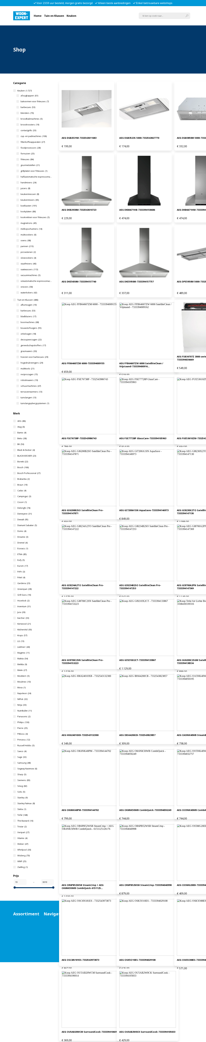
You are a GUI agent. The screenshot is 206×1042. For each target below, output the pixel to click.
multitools (27, 368)
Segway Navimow (27, 768)
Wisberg (23, 855)
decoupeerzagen (31, 339)
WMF (21, 861)
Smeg (22, 786)
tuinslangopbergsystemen (35, 403)
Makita (22, 658)
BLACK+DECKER (26, 455)
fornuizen (27, 153)
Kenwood (24, 623)
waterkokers (29, 292)
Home (38, 16)
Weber (22, 843)
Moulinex (24, 681)
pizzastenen (28, 252)
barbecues (28, 107)
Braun (22, 484)
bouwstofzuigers (31, 328)
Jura (21, 612)
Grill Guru (24, 594)
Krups (22, 635)
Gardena (23, 583)
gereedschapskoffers (33, 345)
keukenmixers (30, 199)
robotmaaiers (29, 380)
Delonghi (23, 507)
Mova (21, 687)
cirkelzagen (28, 333)
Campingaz (24, 496)
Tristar (22, 826)
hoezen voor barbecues (34, 356)
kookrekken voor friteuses (35, 217)
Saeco (21, 751)
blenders (27, 113)
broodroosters (30, 124)
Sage (21, 757)
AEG (21, 421)
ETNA (22, 554)
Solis (21, 791)
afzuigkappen (29, 95)
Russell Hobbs (25, 745)
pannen (27, 246)
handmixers (28, 182)
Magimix (23, 652)
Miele (22, 670)
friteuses (27, 159)
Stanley (22, 797)
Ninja (21, 704)
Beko (22, 438)
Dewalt (22, 519)
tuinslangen (28, 397)
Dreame (22, 536)
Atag (21, 426)
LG (20, 641)
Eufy (21, 560)
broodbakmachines (31, 118)
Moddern (23, 675)
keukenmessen (30, 194)
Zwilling (22, 867)
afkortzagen (29, 304)
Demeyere (24, 513)
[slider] (15, 887)
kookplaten (28, 211)
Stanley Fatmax (26, 803)
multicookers (28, 234)
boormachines (30, 322)
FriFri (21, 571)
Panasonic (23, 716)
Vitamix (22, 838)
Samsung (24, 762)
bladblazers (28, 316)
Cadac (21, 490)
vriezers (27, 286)
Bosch (23, 467)
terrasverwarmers (31, 391)
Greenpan (24, 589)
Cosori (22, 502)
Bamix (21, 432)
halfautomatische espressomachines (37, 176)
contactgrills (28, 130)
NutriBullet (24, 710)
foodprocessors (31, 147)
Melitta (22, 664)
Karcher (23, 618)
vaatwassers (29, 269)
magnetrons (29, 223)
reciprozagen (29, 374)
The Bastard (25, 820)
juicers (25, 188)
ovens (26, 240)
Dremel (22, 542)
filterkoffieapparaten (33, 141)
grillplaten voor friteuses (34, 170)
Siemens (23, 780)
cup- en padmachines (34, 136)
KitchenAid (24, 629)
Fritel (21, 577)
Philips (23, 722)
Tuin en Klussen (54, 16)
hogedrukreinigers (32, 362)
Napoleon (24, 693)
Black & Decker (26, 450)
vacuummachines (30, 275)
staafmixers (28, 263)
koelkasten (29, 205)
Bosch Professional (28, 473)
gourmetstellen (30, 165)
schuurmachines (31, 385)
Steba (21, 809)
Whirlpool (24, 849)
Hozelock (23, 600)
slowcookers (28, 257)
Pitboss (22, 733)
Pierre (22, 728)
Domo (21, 531)
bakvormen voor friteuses (35, 101)
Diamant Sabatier (27, 525)
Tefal (22, 814)
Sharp (21, 774)
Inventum (24, 606)
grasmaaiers (29, 351)
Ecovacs (22, 548)
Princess (23, 739)
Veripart (23, 832)
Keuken (71, 16)
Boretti (22, 461)
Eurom (22, 565)
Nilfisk (22, 699)
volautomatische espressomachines (37, 281)
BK (20, 444)
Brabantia (23, 478)
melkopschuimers (31, 228)
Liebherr (23, 646)
